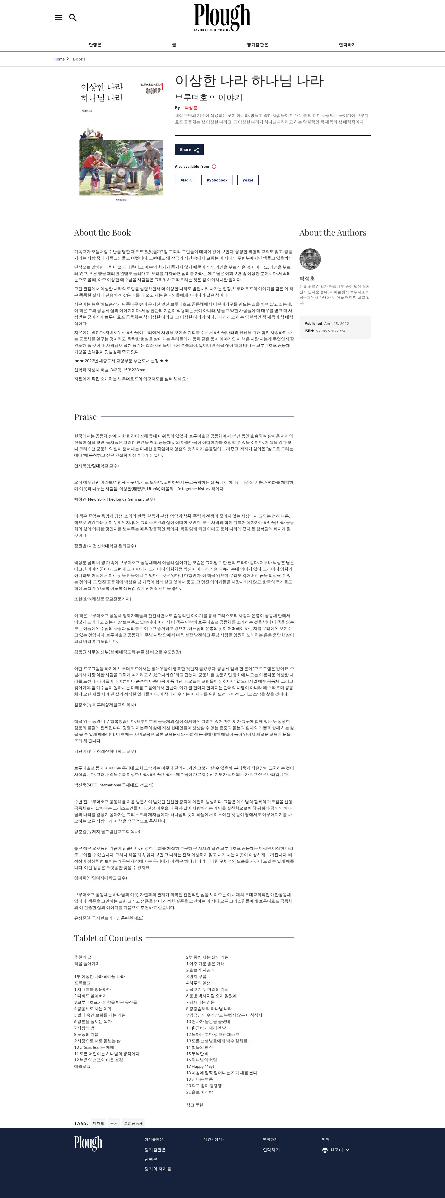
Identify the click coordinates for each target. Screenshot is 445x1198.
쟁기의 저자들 (158, 1168)
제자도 (98, 1123)
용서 (114, 1123)
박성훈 (191, 107)
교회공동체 (133, 1123)
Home (59, 58)
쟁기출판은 (258, 44)
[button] (59, 18)
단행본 (95, 44)
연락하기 (271, 1149)
